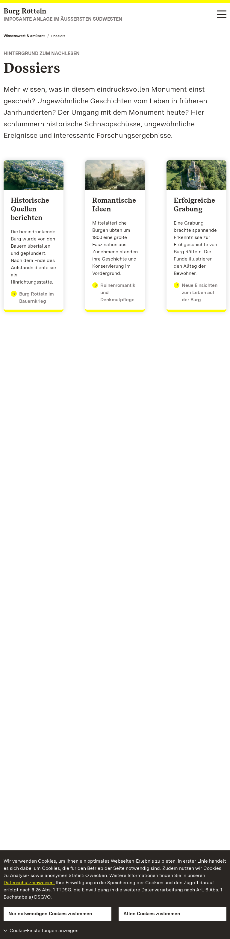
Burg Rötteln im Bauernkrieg (36, 297)
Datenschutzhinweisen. (29, 882)
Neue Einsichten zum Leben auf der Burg (199, 292)
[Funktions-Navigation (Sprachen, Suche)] (221, 15)
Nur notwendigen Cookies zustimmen (50, 914)
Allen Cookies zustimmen (151, 914)
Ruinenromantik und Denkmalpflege (117, 292)
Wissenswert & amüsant (24, 36)
